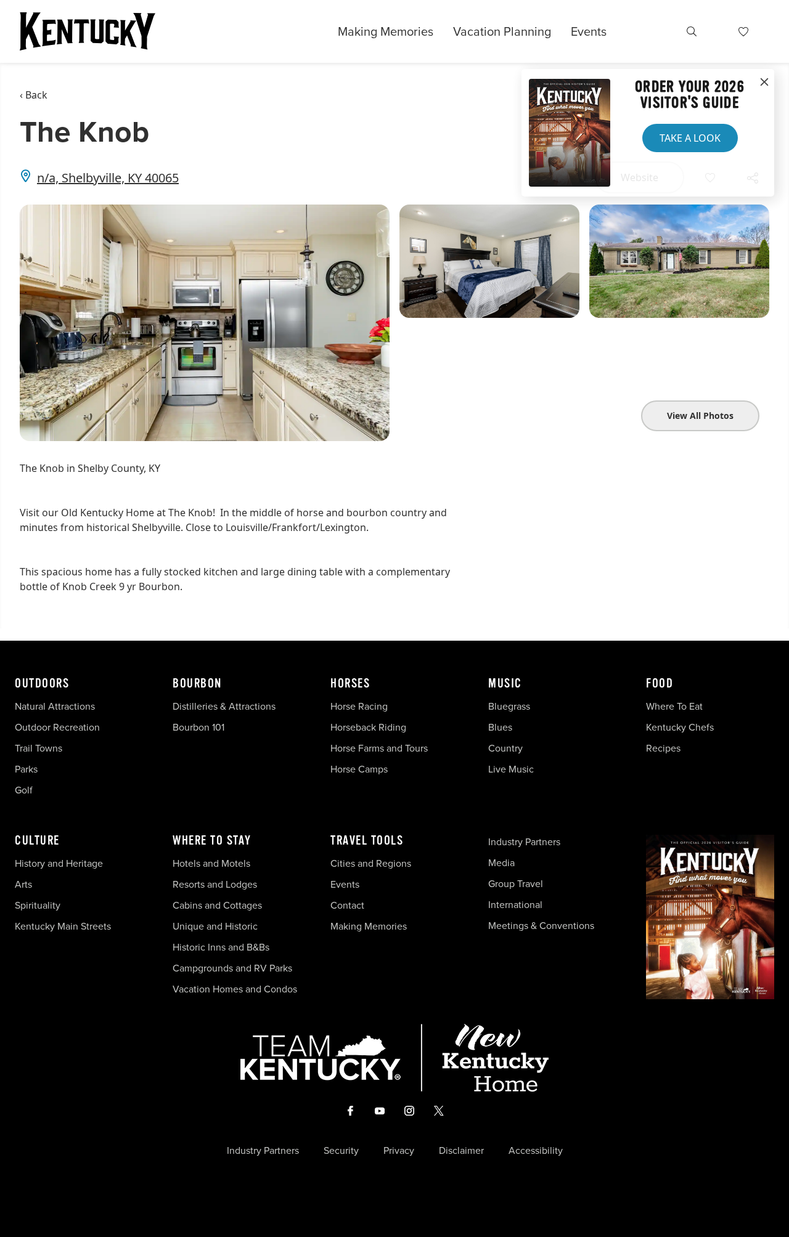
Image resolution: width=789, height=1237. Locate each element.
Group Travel (515, 884)
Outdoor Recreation (57, 727)
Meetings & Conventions (541, 926)
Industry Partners (524, 842)
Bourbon (197, 684)
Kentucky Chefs (680, 727)
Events (589, 31)
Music (505, 684)
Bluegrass (509, 706)
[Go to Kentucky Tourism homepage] (87, 31)
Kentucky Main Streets (63, 926)
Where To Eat (674, 706)
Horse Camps (359, 769)
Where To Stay (212, 841)
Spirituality (39, 905)
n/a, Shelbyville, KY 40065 (108, 177)
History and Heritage (60, 863)
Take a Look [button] (690, 138)
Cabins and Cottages (217, 905)
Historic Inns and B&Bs (221, 947)
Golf (24, 790)
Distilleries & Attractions (224, 706)
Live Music (511, 769)
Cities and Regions (370, 863)
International (515, 905)
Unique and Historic (215, 926)
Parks (26, 769)
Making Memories (385, 31)
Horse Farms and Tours (379, 748)
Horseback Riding (368, 727)
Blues (500, 727)
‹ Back (33, 95)
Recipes (664, 748)
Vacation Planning (502, 31)
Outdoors (42, 684)
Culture (37, 841)
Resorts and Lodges (215, 884)
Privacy (398, 1151)
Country (505, 748)
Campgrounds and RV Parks (232, 968)
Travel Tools (366, 841)
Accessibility (536, 1151)
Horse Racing (359, 706)
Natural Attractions (55, 706)
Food (659, 684)
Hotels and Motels (211, 863)
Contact (347, 905)
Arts (23, 884)
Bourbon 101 (198, 727)
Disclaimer (461, 1151)
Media (501, 863)
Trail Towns (38, 748)
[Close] (764, 82)
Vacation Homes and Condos (235, 989)
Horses (350, 684)
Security (341, 1151)
